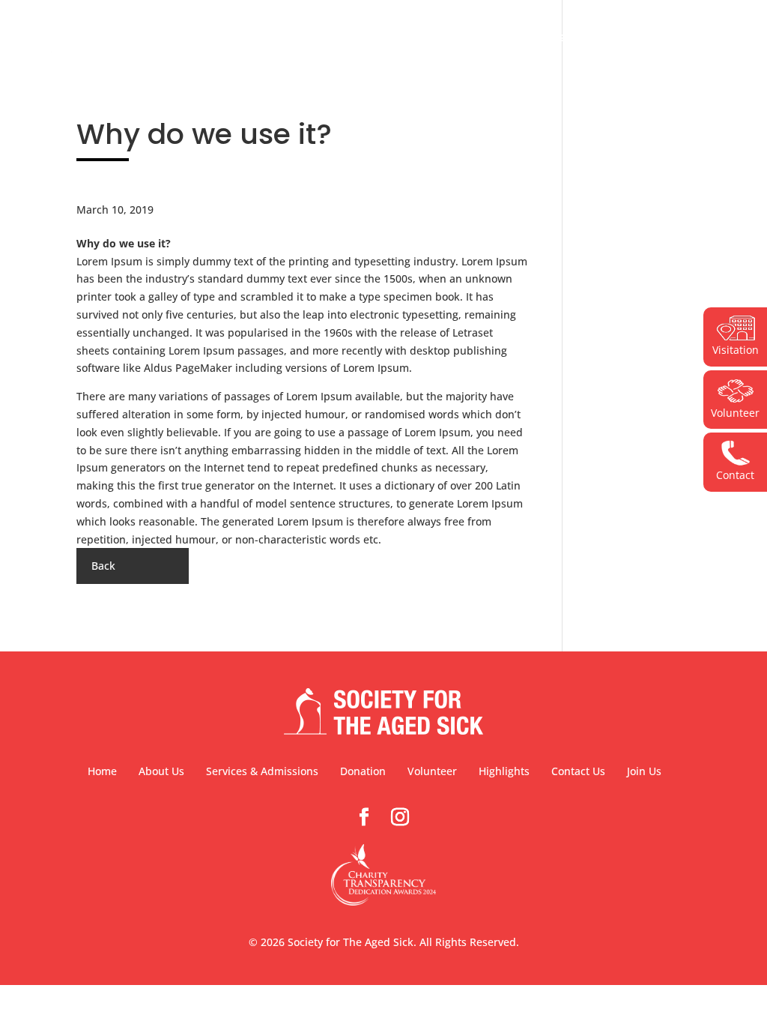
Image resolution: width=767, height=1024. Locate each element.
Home (102, 771)
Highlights (609, 38)
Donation (460, 38)
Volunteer (541, 38)
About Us (313, 38)
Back (103, 565)
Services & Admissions (262, 771)
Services (385, 38)
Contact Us (681, 38)
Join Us (644, 771)
